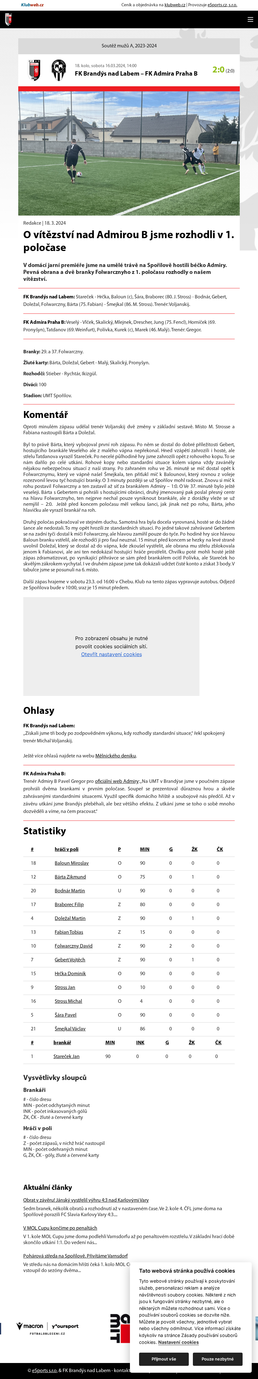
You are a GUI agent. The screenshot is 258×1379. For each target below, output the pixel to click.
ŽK (195, 849)
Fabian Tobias (69, 932)
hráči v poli (66, 849)
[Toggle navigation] (250, 19)
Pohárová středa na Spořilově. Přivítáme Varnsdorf (75, 1256)
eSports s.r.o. (45, 1370)
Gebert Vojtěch (70, 960)
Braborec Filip (69, 904)
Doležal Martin (70, 918)
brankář (62, 1042)
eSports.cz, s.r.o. (222, 5)
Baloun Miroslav (72, 863)
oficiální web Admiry (116, 781)
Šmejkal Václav (70, 1029)
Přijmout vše (164, 1358)
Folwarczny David (74, 946)
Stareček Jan (66, 1056)
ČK (220, 849)
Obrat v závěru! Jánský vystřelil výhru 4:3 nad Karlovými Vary (86, 1200)
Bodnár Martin (70, 891)
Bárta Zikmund (70, 877)
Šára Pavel (65, 1015)
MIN (144, 849)
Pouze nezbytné (218, 1358)
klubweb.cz (175, 5)
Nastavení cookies (178, 1342)
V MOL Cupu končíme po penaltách (60, 1228)
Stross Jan (65, 987)
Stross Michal (68, 1001)
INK (140, 1042)
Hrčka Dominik (70, 973)
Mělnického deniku (115, 756)
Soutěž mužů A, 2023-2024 (129, 46)
